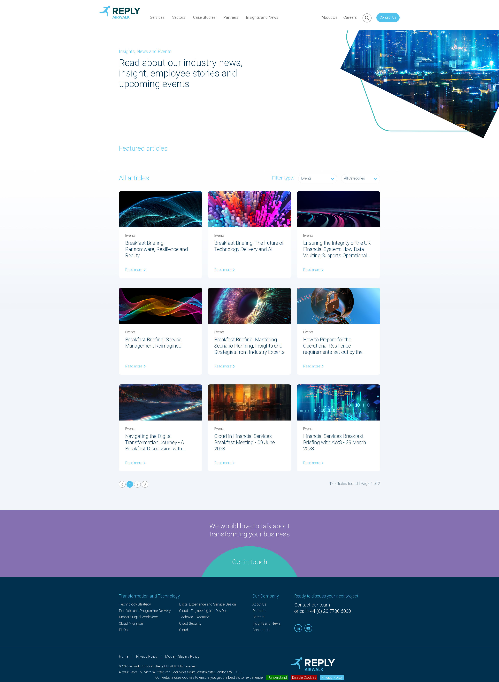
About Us (329, 17)
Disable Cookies (304, 677)
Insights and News (262, 17)
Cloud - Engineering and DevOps (203, 611)
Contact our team (312, 605)
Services (157, 17)
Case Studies (204, 17)
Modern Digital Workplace (138, 617)
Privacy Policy (332, 677)
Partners (230, 17)
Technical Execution (194, 617)
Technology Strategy (135, 604)
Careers (350, 17)
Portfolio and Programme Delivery (145, 611)
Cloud (183, 630)
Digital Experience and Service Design (207, 604)
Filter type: (283, 178)
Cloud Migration (131, 623)
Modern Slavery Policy (182, 656)
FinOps (124, 630)
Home (123, 656)
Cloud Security (190, 623)
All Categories (354, 178)
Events (306, 178)
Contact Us (388, 17)
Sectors (178, 17)
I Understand (277, 677)
